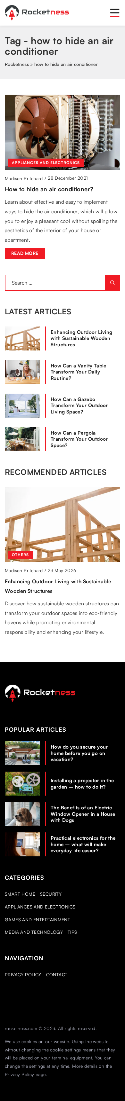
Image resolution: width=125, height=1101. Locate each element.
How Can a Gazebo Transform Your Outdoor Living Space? (79, 405)
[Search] (112, 283)
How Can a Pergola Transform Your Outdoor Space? (79, 439)
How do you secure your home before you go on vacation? (79, 753)
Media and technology (34, 932)
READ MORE (24, 253)
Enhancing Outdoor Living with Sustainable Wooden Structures (82, 338)
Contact (57, 974)
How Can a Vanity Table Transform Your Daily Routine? (78, 372)
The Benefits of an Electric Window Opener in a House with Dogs (83, 814)
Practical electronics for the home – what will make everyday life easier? (83, 844)
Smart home (20, 894)
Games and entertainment (37, 919)
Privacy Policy (19, 1074)
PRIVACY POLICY (23, 974)
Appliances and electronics (40, 906)
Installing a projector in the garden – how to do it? (82, 783)
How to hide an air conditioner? (49, 189)
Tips (72, 932)
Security (51, 894)
